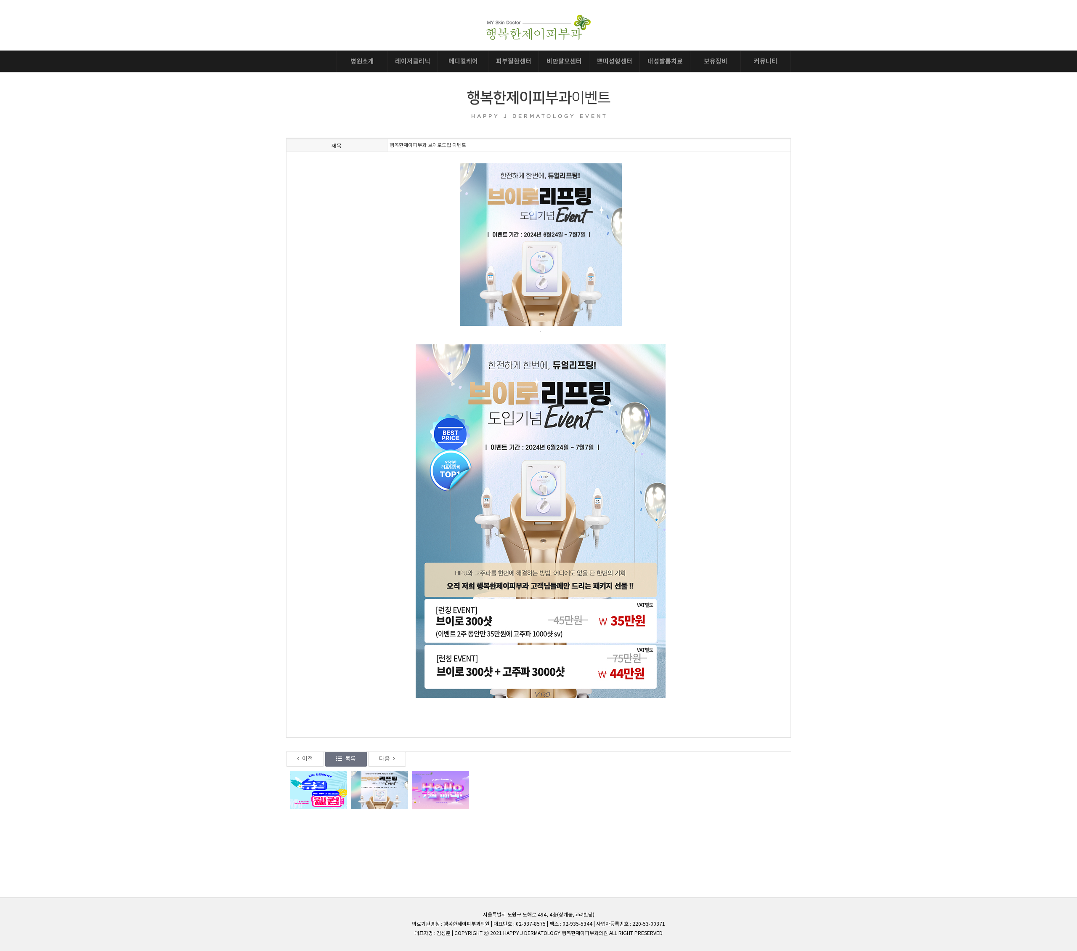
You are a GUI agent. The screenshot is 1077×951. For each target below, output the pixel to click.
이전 (307, 759)
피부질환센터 (513, 61)
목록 (350, 759)
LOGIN (749, 20)
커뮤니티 (765, 61)
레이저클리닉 (412, 61)
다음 (384, 759)
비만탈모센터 (564, 61)
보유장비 (715, 61)
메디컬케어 (463, 61)
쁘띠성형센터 (614, 61)
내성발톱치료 (665, 61)
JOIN (779, 20)
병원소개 (362, 61)
